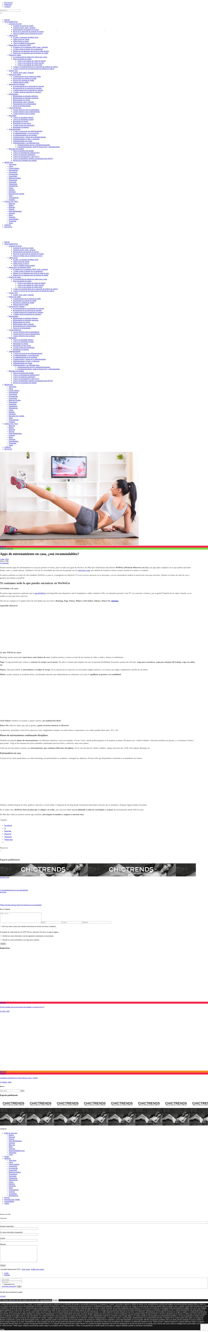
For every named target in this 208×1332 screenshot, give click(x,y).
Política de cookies (37, 1269)
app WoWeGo (40, 593)
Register (7, 1275)
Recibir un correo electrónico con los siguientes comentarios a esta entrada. (28, 936)
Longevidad (13, 1170)
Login (6, 1273)
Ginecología (13, 1166)
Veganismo (12, 1153)
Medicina (7, 1158)
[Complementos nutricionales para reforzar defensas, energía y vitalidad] (35, 1070)
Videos (6, 1203)
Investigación (13, 1168)
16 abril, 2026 (5, 1011)
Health (6, 1156)
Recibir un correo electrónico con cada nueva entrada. (21, 940)
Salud (11, 1188)
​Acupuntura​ (13, 1194)
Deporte (3, 547)
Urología (12, 1192)
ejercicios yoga (84, 570)
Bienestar (3, 1071)
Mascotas (12, 1145)
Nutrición (12, 1149)
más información (46, 1300)
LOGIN (3, 1296)
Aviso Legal (25, 1269)
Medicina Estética (15, 1172)
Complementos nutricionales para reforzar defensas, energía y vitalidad (18, 1078)
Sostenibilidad (9, 1201)
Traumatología (14, 1190)
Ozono (11, 1182)
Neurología (12, 1176)
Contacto (7, 6)
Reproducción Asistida (12, 1199)
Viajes (11, 1154)
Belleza (11, 1135)
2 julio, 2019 (4, 559)
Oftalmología (13, 1180)
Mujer (11, 1147)
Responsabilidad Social (17, 1151)
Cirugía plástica (14, 1164)
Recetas (7, 1197)
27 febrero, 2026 (5, 1082)
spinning (114, 601)
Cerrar (2, 1329)
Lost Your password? (9, 1286)
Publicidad (8, 5)
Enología (12, 1143)
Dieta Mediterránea (15, 1141)
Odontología (13, 1178)
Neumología (13, 1174)
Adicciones (12, 1160)
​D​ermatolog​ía (13, 1196)
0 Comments (4, 563)
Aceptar (55, 1300)
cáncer (11, 1162)
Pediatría (12, 1184)
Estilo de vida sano (6, 548)
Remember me (9, 1284)
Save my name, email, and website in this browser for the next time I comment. (29, 926)
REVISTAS (8, 3)
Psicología (12, 1186)
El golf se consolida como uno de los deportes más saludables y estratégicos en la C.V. (22, 1007)
